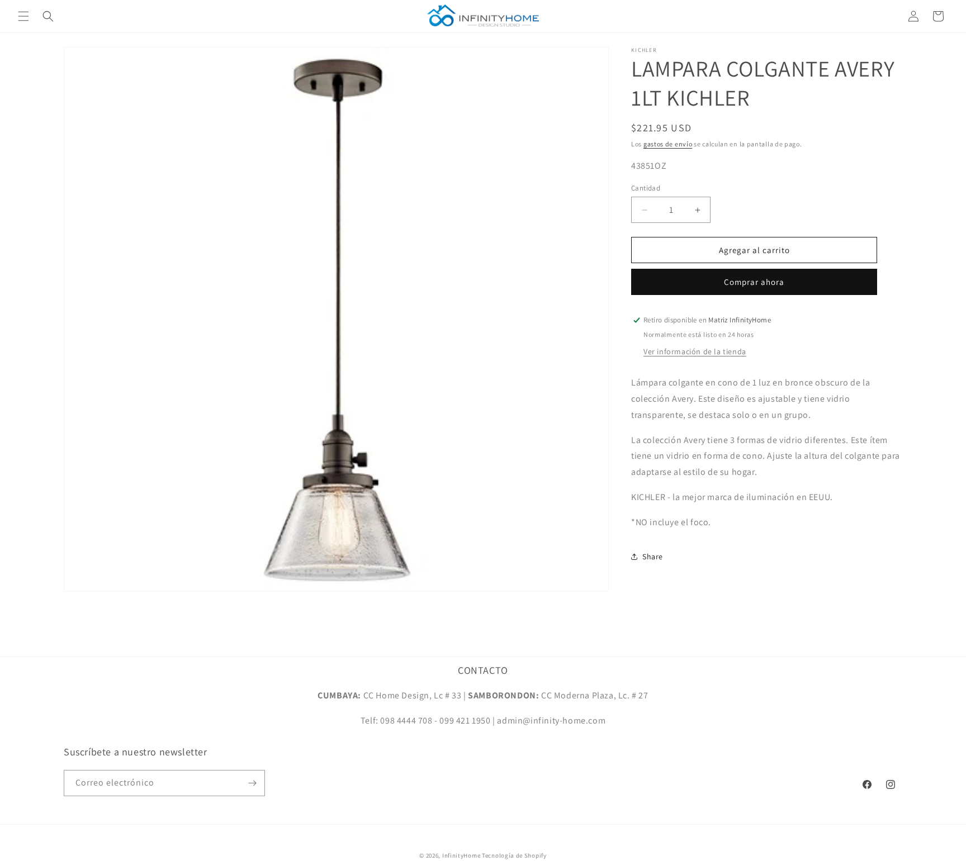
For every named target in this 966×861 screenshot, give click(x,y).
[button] (23, 16)
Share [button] (652, 556)
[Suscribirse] (252, 783)
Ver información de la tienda (694, 351)
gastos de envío (668, 144)
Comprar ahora (754, 282)
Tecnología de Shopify (514, 855)
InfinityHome (461, 855)
